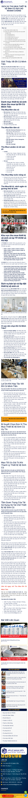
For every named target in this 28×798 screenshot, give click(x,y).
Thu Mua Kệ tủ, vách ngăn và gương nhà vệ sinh (16, 39)
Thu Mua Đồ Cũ (7, 730)
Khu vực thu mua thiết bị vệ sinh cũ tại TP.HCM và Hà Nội (15, 42)
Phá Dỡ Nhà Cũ (6, 718)
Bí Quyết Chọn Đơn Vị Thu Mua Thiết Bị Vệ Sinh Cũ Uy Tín (15, 49)
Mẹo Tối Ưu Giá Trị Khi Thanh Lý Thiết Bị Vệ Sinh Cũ (14, 52)
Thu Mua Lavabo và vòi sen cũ (12, 37)
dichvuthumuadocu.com (16, 795)
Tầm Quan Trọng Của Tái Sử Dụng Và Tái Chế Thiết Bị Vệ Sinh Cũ (15, 55)
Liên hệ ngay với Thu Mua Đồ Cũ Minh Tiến (12, 57)
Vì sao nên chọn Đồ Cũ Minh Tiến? (13, 45)
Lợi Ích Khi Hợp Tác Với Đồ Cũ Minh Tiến (13, 47)
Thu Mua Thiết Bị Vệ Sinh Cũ (10, 740)
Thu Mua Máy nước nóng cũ (12, 38)
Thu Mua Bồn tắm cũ (11, 35)
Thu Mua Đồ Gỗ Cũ (7, 733)
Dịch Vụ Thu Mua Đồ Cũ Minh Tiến (10, 66)
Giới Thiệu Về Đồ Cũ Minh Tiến (11, 30)
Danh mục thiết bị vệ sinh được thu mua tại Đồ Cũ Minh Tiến (15, 32)
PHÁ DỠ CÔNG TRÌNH (8, 715)
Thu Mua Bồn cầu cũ (10, 34)
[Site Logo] (7, 2)
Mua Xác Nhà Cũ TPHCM (9, 713)
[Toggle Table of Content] (24, 28)
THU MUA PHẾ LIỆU (8, 738)
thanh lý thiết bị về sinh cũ (15, 592)
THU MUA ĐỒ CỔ (7, 728)
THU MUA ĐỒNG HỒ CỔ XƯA (10, 735)
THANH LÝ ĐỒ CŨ (7, 720)
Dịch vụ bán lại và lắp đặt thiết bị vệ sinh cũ (14, 44)
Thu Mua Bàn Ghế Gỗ (8, 725)
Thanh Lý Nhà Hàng (8, 723)
